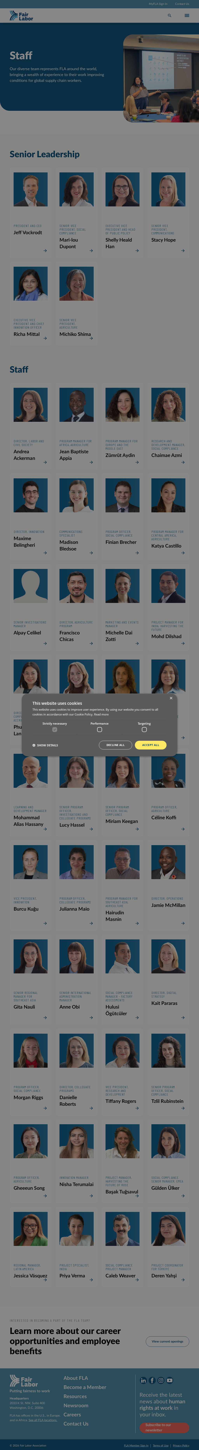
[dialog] (99, 725)
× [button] (170, 698)
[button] (45, 745)
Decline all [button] (115, 745)
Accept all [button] (150, 745)
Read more (101, 714)
